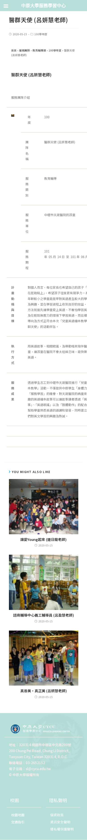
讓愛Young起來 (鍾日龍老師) (43, 539)
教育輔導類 (39, 50)
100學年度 (40, 34)
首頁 (14, 50)
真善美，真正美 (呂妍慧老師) (43, 690)
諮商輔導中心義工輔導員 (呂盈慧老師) (43, 615)
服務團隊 (24, 50)
